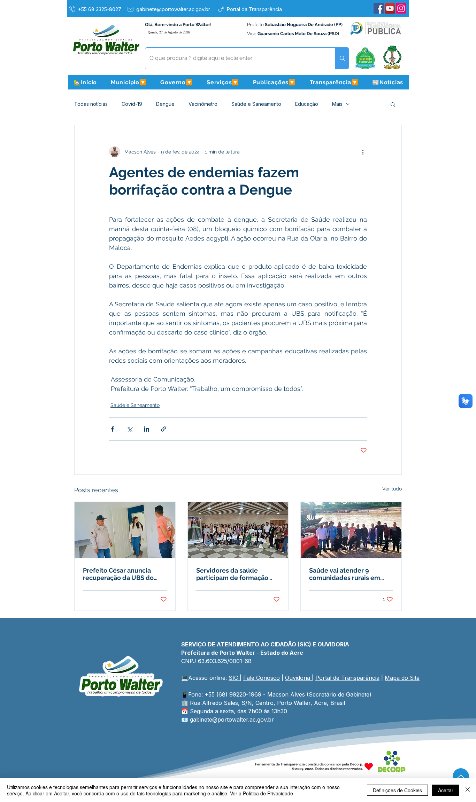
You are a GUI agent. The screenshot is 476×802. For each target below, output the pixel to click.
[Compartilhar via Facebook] (112, 429)
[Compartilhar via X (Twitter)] (129, 429)
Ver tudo (392, 489)
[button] (128, 82)
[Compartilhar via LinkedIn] (146, 429)
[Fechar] (467, 790)
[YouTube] (390, 8)
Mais (337, 104)
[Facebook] (379, 8)
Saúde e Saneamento (256, 104)
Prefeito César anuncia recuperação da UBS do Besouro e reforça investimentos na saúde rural (119, 574)
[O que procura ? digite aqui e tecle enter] (342, 58)
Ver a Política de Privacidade (261, 793)
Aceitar (445, 790)
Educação (306, 104)
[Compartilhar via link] (163, 429)
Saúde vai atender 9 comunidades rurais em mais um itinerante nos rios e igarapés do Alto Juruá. (349, 574)
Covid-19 (132, 104)
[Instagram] (401, 8)
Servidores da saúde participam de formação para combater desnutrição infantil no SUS (237, 574)
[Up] (461, 776)
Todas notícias (91, 104)
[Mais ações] (363, 152)
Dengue (165, 104)
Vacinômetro (203, 104)
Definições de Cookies (397, 790)
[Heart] (368, 766)
